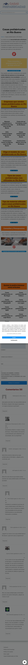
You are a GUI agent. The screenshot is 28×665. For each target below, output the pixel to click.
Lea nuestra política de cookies (14, 333)
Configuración (14, 340)
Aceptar (14, 337)
